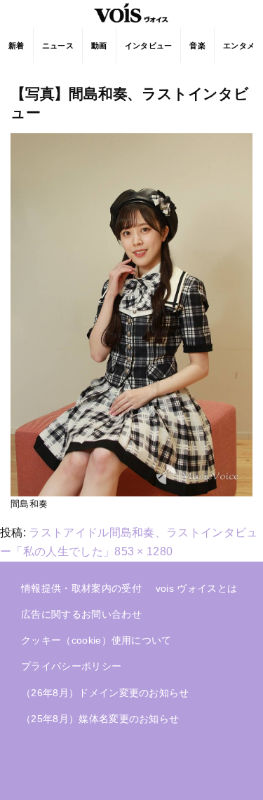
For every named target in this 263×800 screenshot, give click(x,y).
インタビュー (149, 45)
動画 (99, 45)
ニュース (58, 45)
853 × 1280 (143, 551)
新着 (16, 45)
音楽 (197, 45)
